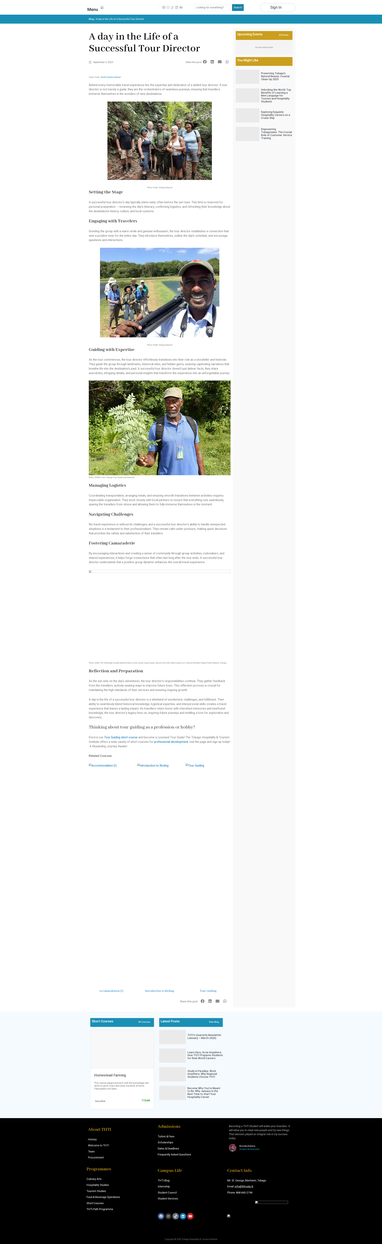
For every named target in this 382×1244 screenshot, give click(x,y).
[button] (204, 61)
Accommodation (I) (111, 991)
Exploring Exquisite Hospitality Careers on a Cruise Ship (275, 114)
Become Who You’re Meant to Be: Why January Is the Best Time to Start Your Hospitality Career (203, 1093)
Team (91, 1151)
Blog (91, 19)
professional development (171, 742)
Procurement (96, 1157)
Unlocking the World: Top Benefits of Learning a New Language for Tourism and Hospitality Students (276, 95)
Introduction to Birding (159, 991)
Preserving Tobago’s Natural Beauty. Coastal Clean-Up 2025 (275, 76)
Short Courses (95, 1203)
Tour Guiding (208, 991)
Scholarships (165, 1142)
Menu (92, 9)
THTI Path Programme (100, 1209)
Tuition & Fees (166, 1136)
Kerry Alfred (100, 1101)
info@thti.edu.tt (243, 1186)
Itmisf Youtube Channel (111, 77)
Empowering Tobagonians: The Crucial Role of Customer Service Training (276, 133)
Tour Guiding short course (121, 737)
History (92, 1139)
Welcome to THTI (98, 1145)
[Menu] (93, 6)
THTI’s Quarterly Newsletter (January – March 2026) (204, 1036)
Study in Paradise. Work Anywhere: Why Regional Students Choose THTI (202, 1074)
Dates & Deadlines (168, 1148)
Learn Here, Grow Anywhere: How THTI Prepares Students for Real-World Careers (205, 1055)
